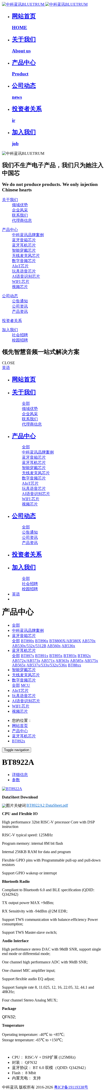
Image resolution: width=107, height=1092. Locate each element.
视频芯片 (20, 711)
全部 (26, 403)
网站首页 (24, 379)
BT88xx (74, 665)
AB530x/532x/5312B (29, 646)
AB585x (77, 661)
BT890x (27, 641)
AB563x (62, 661)
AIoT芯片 (20, 690)
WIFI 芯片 (20, 706)
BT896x (41, 641)
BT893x (70, 656)
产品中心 (20, 731)
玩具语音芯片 (24, 696)
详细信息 (20, 775)
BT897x (27, 656)
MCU (25, 685)
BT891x (41, 656)
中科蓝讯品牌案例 (28, 630)
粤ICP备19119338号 (71, 1087)
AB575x (91, 661)
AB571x (48, 661)
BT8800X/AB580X (65, 641)
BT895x (55, 656)
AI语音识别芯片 (26, 701)
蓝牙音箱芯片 (24, 636)
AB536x (68, 646)
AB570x (89, 641)
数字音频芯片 (24, 680)
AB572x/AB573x (26, 661)
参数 (16, 780)
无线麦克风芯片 (26, 675)
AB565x (19, 665)
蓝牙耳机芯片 (24, 650)
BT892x (84, 656)
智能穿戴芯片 (24, 670)
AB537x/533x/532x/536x (46, 665)
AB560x (54, 646)
